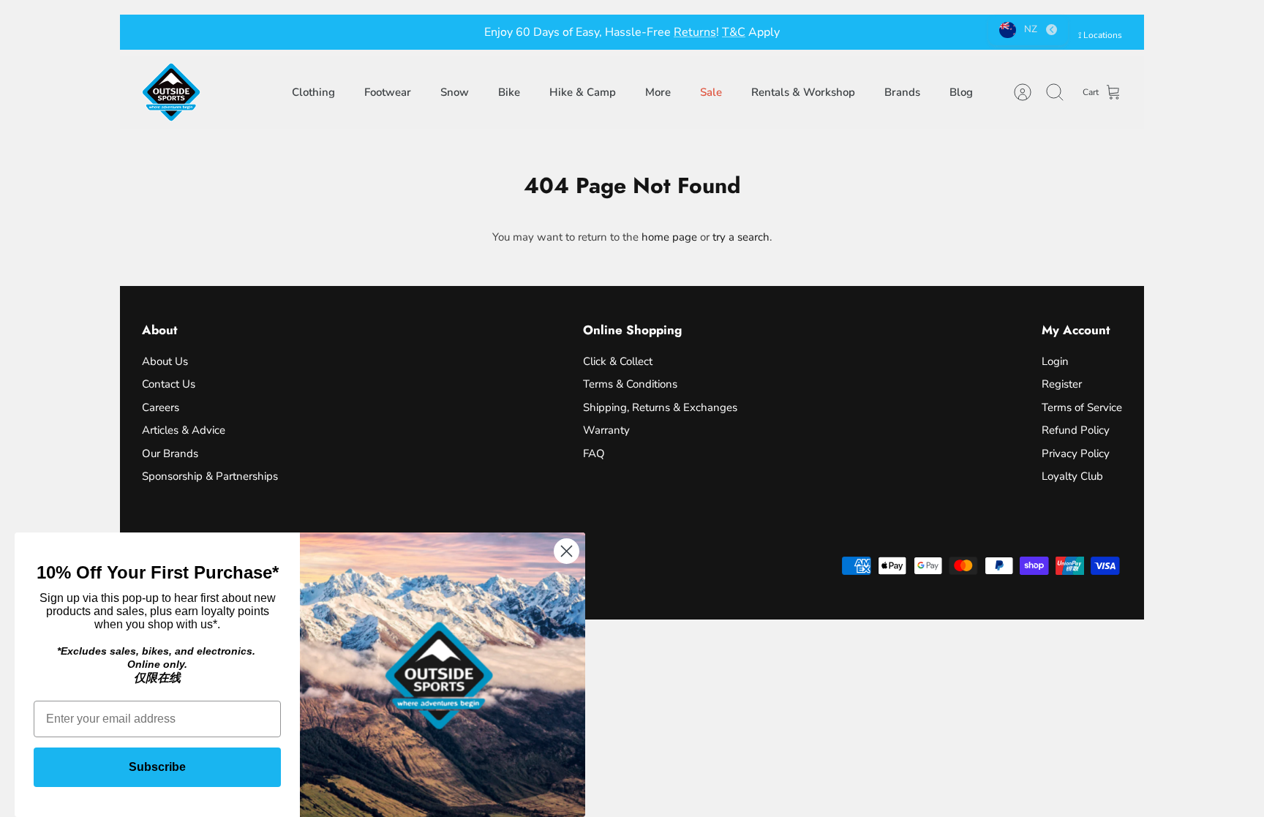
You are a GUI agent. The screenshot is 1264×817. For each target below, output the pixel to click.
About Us (165, 361)
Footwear (387, 92)
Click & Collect (617, 361)
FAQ (594, 453)
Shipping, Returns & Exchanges (660, 407)
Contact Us (168, 384)
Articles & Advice (183, 430)
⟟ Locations (1100, 35)
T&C (733, 32)
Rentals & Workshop (803, 92)
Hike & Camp (582, 92)
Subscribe (157, 767)
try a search (741, 237)
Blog (961, 92)
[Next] (855, 32)
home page (669, 237)
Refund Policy (1076, 430)
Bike (509, 92)
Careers (160, 407)
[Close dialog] (566, 551)
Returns (695, 32)
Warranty (606, 430)
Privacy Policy (1076, 453)
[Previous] (409, 32)
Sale (711, 92)
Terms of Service (1082, 407)
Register (1062, 384)
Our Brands (170, 453)
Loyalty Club (1072, 476)
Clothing (313, 92)
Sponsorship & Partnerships (210, 476)
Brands (902, 92)
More (658, 92)
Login (1055, 361)
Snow (454, 92)
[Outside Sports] (171, 92)
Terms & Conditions (630, 384)
